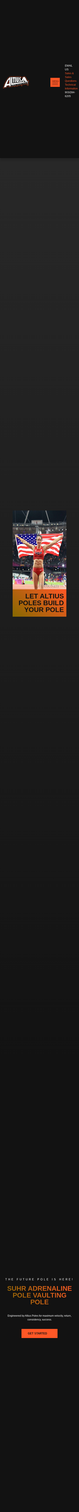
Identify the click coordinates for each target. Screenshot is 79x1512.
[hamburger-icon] (55, 82)
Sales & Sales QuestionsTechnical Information (71, 81)
